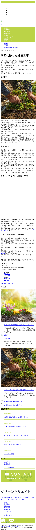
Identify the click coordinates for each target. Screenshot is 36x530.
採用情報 (11, 10)
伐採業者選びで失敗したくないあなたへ (16, 417)
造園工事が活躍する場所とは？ (14, 405)
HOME (10, 5)
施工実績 (11, 8)
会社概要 (11, 12)
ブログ (10, 16)
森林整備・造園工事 (10, 47)
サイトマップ (12, 14)
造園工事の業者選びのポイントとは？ (16, 426)
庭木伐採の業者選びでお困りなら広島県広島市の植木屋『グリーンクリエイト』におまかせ (17, 498)
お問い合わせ (12, 18)
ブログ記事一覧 (9, 467)
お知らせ (7, 462)
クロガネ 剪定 (9, 454)
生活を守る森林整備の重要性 (13, 401)
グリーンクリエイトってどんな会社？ (16, 435)
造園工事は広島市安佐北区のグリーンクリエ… (19, 325)
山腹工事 (7, 338)
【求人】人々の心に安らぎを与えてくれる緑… (19, 390)
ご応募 (3, 253)
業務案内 (11, 7)
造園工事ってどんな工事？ (12, 444)
